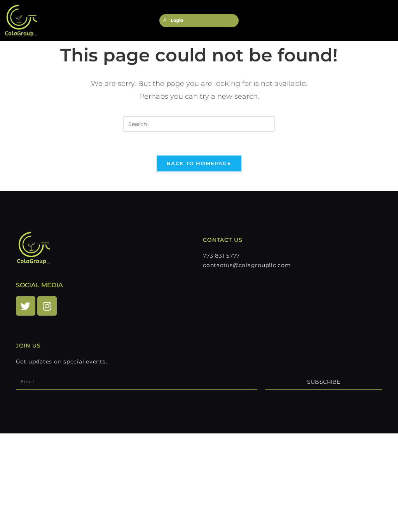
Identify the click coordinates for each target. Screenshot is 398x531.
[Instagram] (47, 306)
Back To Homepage (199, 163)
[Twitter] (25, 306)
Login (177, 20)
